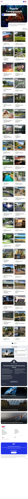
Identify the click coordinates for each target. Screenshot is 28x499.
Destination (6, 14)
